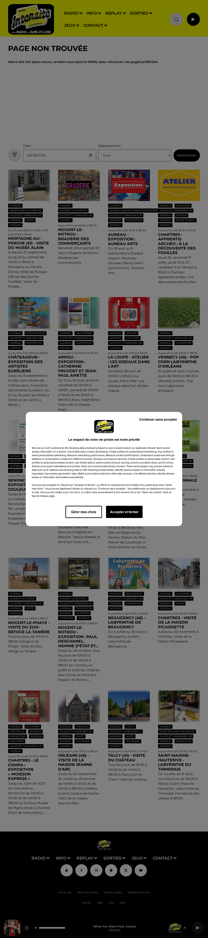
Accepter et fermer (124, 511)
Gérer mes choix (83, 511)
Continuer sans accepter (158, 419)
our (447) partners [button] (51, 447)
